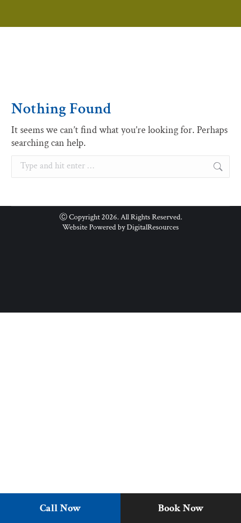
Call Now (60, 508)
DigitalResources (153, 227)
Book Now (180, 508)
